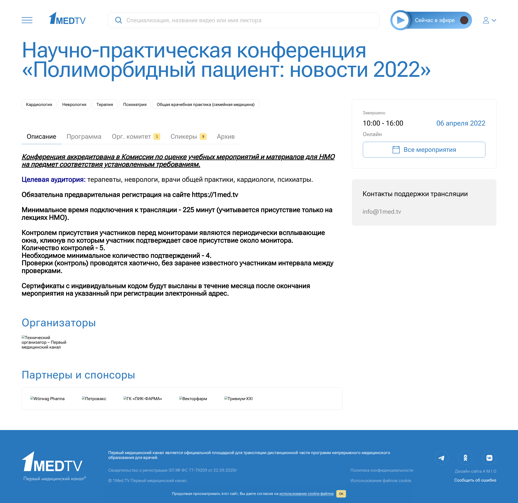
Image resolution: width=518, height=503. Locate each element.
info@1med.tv (382, 211)
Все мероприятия (430, 149)
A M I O (489, 471)
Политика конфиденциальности (381, 470)
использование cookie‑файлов (306, 493)
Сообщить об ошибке (475, 480)
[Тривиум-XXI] (238, 398)
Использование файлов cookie (380, 480)
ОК (341, 494)
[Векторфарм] (193, 398)
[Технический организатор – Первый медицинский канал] (49, 342)
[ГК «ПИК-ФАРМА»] (142, 398)
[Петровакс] (94, 398)
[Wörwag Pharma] (47, 398)
